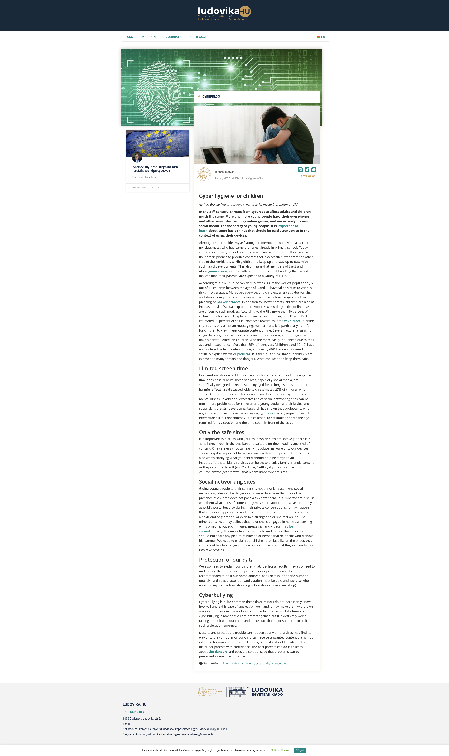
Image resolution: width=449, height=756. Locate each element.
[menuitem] (321, 37)
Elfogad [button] (300, 750)
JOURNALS (174, 37)
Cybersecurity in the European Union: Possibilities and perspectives (155, 169)
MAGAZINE (149, 37)
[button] (300, 169)
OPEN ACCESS (200, 37)
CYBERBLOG (211, 96)
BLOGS (128, 37)
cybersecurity (261, 663)
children (225, 663)
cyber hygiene (241, 663)
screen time (279, 663)
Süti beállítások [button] (280, 750)
